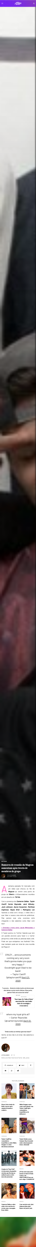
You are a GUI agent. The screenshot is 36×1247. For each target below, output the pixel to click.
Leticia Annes (12, 875)
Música (21, 1168)
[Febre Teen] (18, 3)
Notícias (4, 861)
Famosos (4, 1101)
